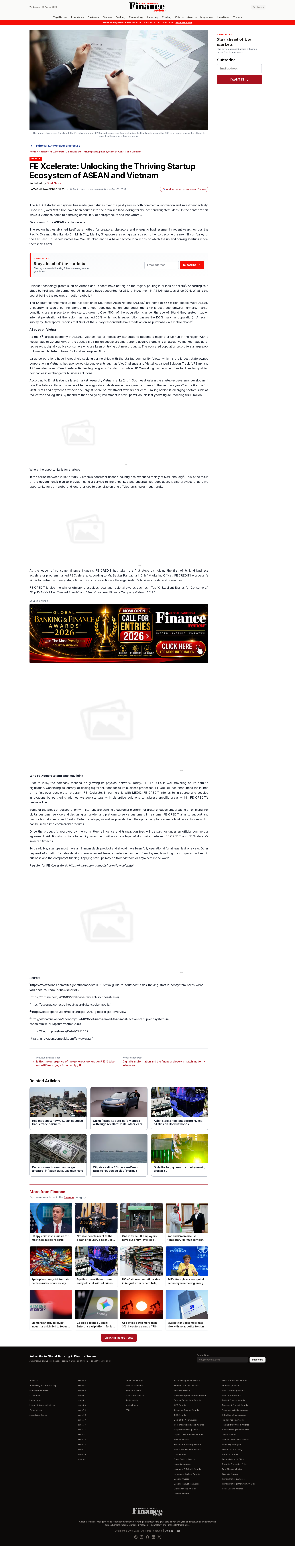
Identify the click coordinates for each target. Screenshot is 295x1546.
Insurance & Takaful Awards (187, 1469)
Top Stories (60, 17)
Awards (192, 17)
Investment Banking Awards (187, 1474)
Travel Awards (229, 1434)
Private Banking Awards (233, 1479)
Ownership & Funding (232, 1449)
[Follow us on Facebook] (147, 1537)
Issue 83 (82, 1390)
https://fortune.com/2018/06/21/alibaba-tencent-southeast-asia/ (75, 997)
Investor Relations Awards (234, 1380)
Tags (177, 1530)
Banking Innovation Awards (186, 1484)
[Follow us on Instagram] (141, 1537)
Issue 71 (81, 1449)
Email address (203, 1355)
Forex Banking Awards (184, 1459)
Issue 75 (82, 1430)
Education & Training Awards (187, 1444)
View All (81, 1459)
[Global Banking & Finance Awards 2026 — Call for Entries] (119, 633)
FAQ (128, 1410)
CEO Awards (180, 1405)
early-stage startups (89, 797)
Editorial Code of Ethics (233, 1459)
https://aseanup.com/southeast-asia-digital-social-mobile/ (70, 1004)
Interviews (77, 17)
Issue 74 (82, 1434)
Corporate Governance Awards (189, 1425)
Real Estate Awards (231, 1395)
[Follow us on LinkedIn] (153, 1537)
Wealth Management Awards (235, 1430)
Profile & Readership (39, 1390)
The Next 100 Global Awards (235, 1425)
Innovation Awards (182, 1464)
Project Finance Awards (233, 1400)
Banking (120, 17)
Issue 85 (82, 1380)
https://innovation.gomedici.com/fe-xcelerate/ (61, 1038)
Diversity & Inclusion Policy (234, 1464)
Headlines (223, 17)
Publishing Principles (231, 1444)
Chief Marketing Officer (156, 575)
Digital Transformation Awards (188, 1434)
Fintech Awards (181, 1439)
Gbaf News (54, 183)
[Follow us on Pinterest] (136, 1537)
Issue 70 (82, 1454)
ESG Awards (180, 1454)
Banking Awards (181, 1479)
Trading (166, 17)
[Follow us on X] (159, 1537)
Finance (107, 17)
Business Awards (182, 1390)
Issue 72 (82, 1444)
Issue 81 (81, 1400)
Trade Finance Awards (233, 1420)
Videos (179, 17)
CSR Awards (180, 1415)
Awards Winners (133, 1390)
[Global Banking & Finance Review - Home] (147, 7)
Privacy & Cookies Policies (42, 1405)
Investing (152, 17)
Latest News (35, 1400)
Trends (237, 17)
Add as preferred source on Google (186, 189)
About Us (34, 1380)
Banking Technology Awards (187, 1400)
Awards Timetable (134, 1385)
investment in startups (117, 395)
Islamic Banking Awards (233, 1390)
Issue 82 (82, 1395)
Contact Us (35, 1395)
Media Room (132, 1405)
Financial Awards (230, 1474)
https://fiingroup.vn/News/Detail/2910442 (59, 1031)
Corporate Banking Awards (187, 1430)
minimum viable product (95, 848)
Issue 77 (82, 1420)
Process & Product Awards (235, 1405)
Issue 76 (82, 1425)
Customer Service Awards (186, 1410)
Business (93, 17)
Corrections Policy (231, 1454)
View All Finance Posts (118, 1337)
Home (33, 151)
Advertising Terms (38, 1415)
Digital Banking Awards (185, 1489)
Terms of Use (36, 1410)
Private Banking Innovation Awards (238, 1484)
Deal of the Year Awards (185, 1420)
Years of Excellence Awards (235, 1439)
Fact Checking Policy (232, 1469)
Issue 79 (82, 1410)
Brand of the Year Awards (186, 1385)
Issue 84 (82, 1385)
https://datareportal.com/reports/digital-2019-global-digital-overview (79, 1011)
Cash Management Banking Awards (191, 1395)
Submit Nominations (135, 1395)
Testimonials (132, 1400)
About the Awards (134, 1380)
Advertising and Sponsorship (43, 1385)
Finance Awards (181, 1494)
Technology (136, 17)
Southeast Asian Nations (115, 302)
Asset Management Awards (187, 1380)
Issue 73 (82, 1439)
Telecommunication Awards (235, 1410)
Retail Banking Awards (232, 1489)
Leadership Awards (231, 1385)
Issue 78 (82, 1415)
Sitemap (169, 1530)
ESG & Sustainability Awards (187, 1449)
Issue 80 (82, 1405)
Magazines (207, 17)
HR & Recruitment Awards (234, 1415)
